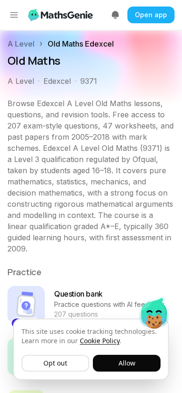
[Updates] (115, 15)
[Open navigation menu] (14, 15)
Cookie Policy (99, 340)
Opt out (55, 363)
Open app (151, 15)
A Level (21, 43)
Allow (127, 363)
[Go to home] (61, 15)
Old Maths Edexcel (81, 43)
